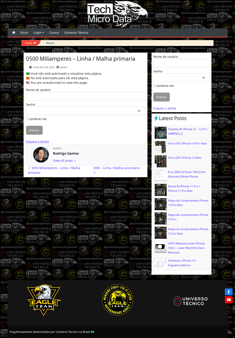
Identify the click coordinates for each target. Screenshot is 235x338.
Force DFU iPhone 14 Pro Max (187, 143)
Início (24, 32)
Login (37, 32)
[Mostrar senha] (139, 111)
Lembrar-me (37, 119)
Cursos (54, 32)
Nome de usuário (38, 90)
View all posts (63, 160)
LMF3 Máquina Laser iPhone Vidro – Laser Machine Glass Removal (186, 248)
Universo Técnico (76, 32)
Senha (30, 104)
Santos (63, 67)
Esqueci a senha (37, 141)
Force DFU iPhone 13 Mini (60, 43)
